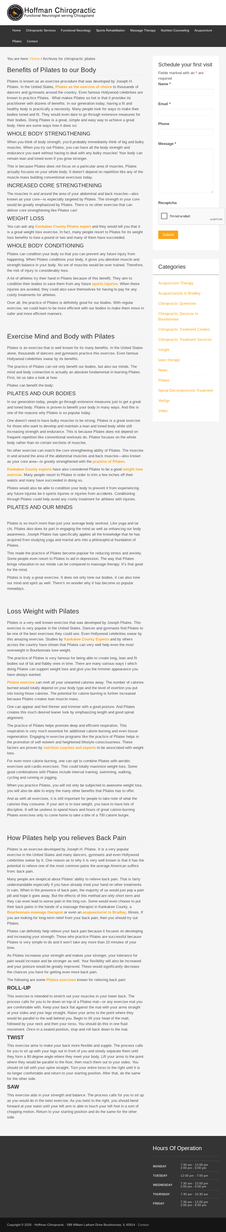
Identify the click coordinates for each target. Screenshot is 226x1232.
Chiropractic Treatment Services (185, 339)
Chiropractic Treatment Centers (184, 329)
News (163, 370)
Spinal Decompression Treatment (185, 390)
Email (164, 104)
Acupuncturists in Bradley (179, 293)
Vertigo (164, 401)
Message (167, 144)
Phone (163, 124)
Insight (163, 350)
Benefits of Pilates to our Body (51, 69)
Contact (143, 1224)
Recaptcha (167, 203)
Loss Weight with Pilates (43, 611)
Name (164, 84)
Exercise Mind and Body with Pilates (61, 336)
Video (163, 411)
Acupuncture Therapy (176, 283)
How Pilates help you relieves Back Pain (66, 837)
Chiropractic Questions (177, 303)
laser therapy (169, 360)
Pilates (164, 380)
